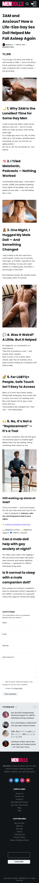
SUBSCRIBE (19, 862)
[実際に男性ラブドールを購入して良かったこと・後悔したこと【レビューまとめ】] (5, 733)
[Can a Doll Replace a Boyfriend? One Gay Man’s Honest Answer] (5, 724)
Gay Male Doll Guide (19, 802)
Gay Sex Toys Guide (19, 805)
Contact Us (19, 796)
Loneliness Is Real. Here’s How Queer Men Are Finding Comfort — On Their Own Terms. (23, 744)
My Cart (19, 829)
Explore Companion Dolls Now (17, 524)
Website (5, 646)
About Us (19, 793)
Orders (19, 832)
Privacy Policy (18, 688)
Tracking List (19, 834)
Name (4, 623)
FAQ (19, 810)
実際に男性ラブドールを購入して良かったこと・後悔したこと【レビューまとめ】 (23, 734)
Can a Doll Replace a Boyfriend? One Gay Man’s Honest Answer (23, 724)
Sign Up (19, 826)
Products (19, 799)
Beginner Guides (8, 47)
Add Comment (8, 657)
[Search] (27, 3)
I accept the (14, 688)
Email (4, 634)
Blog (19, 808)
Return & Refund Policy (19, 840)
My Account (19, 823)
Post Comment (10, 694)
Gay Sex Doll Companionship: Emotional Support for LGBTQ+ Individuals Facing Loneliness (23, 715)
